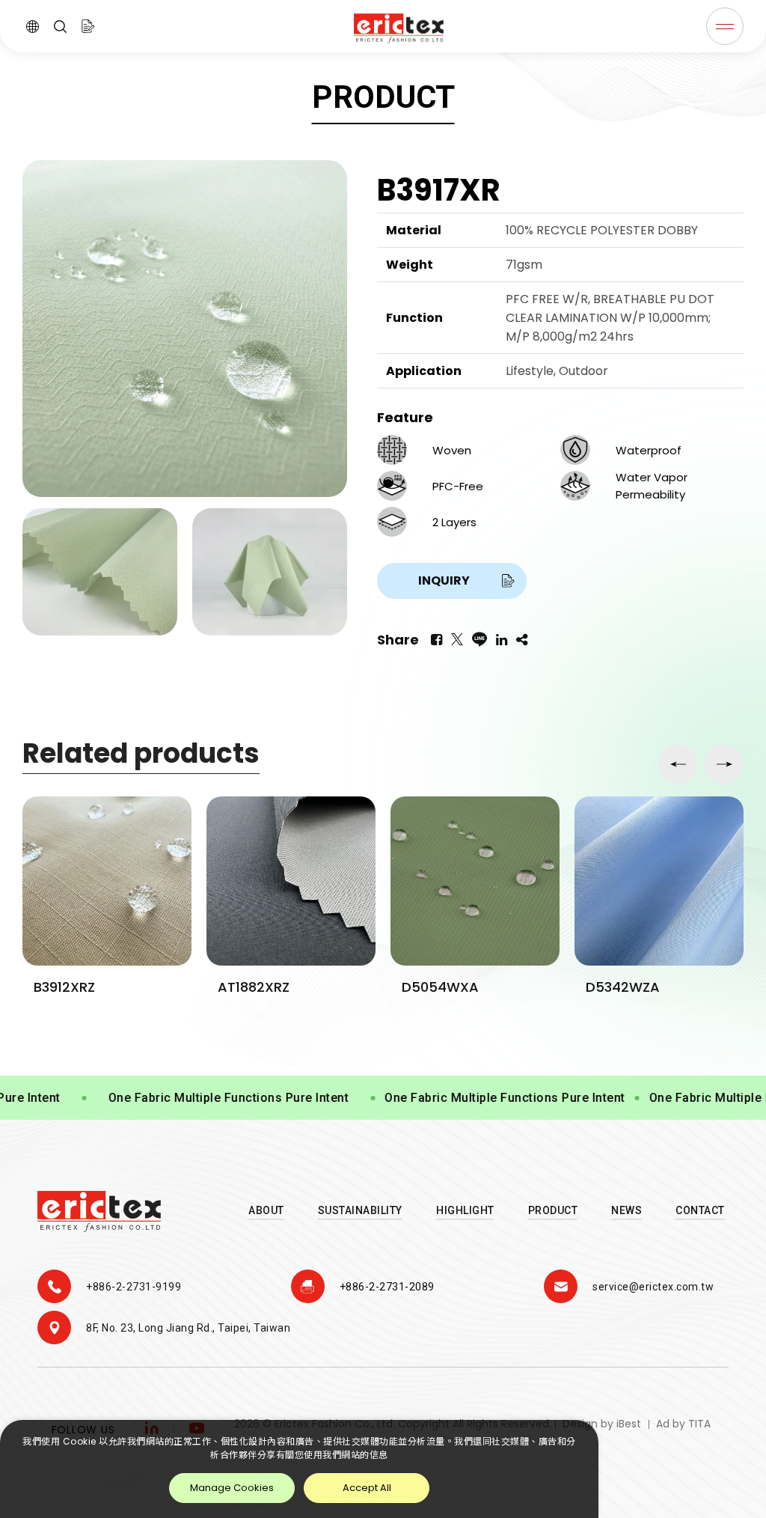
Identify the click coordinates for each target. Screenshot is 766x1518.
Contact (700, 1210)
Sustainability (360, 1210)
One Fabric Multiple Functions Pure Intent (196, 1098)
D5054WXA (256, 987)
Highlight (465, 1210)
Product (553, 1210)
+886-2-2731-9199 (133, 1287)
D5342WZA (439, 987)
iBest (628, 1423)
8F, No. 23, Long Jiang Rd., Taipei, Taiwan (188, 1328)
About (266, 1210)
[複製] (522, 640)
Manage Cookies (232, 1488)
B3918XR (613, 987)
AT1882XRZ (69, 987)
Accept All (367, 1488)
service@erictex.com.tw (653, 1287)
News (626, 1210)
